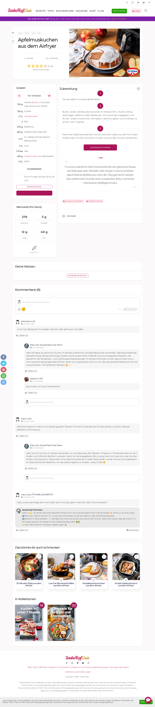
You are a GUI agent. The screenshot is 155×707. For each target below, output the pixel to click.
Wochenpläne (65, 11)
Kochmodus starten (100, 147)
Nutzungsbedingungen (97, 667)
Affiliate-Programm (48, 667)
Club (101, 11)
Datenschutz (78, 667)
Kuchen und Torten (73, 201)
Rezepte (41, 11)
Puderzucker (30, 156)
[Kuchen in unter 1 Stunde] (29, 623)
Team (35, 667)
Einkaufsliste (34, 187)
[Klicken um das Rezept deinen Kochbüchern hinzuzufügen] (29, 580)
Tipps (51, 11)
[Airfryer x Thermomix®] (61, 623)
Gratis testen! (119, 11)
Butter (35, 102)
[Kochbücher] (12, 33)
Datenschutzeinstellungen (78, 672)
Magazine (82, 11)
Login (137, 11)
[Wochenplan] (13, 42)
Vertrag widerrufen (119, 667)
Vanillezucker (31, 116)
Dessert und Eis (95, 201)
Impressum (65, 667)
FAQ (29, 667)
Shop (92, 11)
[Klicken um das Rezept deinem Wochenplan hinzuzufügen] (39, 556)
